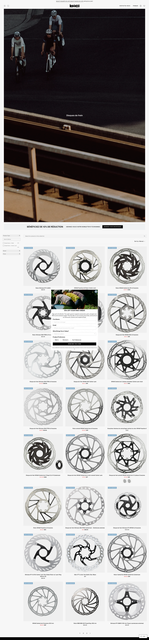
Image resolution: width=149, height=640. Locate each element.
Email (54, 325)
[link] (74, 299)
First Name (56, 319)
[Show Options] (95, 334)
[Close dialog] (96, 291)
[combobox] (74, 334)
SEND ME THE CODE (74, 344)
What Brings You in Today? (61, 331)
